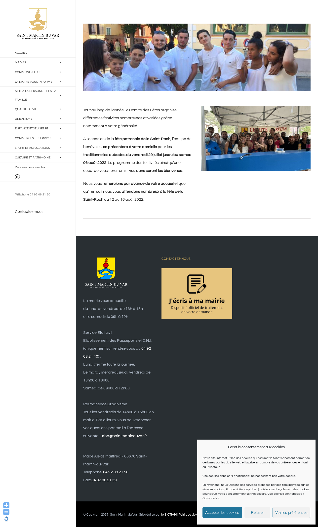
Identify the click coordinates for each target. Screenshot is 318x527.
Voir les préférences (291, 512)
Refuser (257, 512)
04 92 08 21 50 (115, 472)
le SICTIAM (169, 514)
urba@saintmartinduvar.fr (124, 436)
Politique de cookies (193, 514)
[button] (38, 177)
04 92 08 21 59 (104, 480)
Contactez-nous (29, 212)
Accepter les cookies (222, 512)
